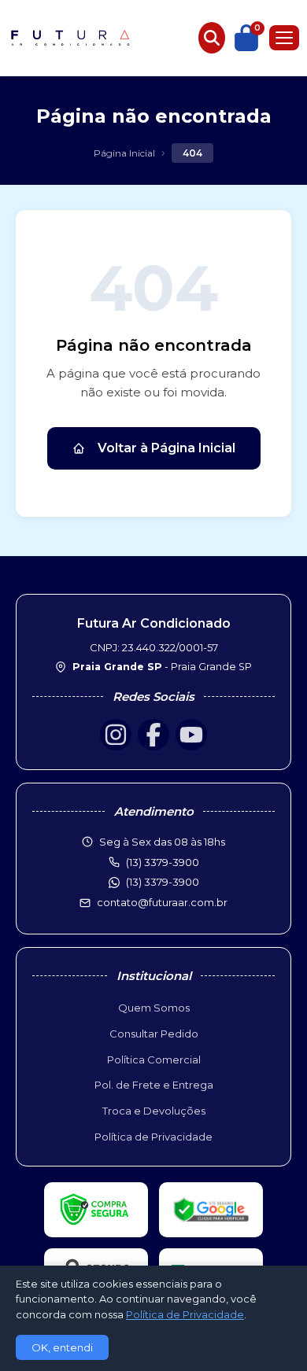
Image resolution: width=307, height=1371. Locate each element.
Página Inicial (124, 153)
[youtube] (191, 734)
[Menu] (284, 37)
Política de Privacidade (153, 1136)
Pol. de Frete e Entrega (153, 1084)
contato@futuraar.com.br (162, 902)
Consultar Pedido (153, 1033)
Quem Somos (154, 1007)
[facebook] (153, 734)
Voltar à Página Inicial (166, 447)
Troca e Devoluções (153, 1110)
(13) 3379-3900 (162, 881)
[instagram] (115, 734)
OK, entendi (62, 1347)
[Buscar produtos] (211, 37)
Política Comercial (154, 1059)
